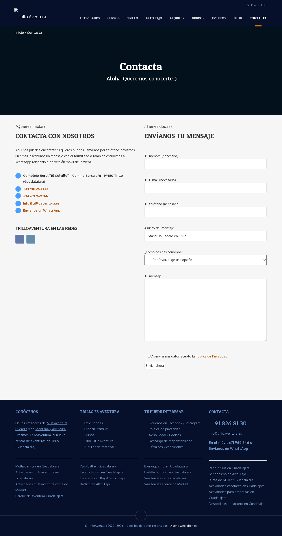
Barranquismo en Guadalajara (166, 466)
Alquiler (177, 18)
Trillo (132, 18)
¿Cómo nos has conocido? (163, 252)
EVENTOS (219, 18)
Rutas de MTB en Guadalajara (231, 480)
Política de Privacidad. (212, 356)
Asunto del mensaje (159, 228)
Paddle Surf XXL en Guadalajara (167, 472)
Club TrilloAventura (98, 441)
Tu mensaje (153, 276)
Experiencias (93, 423)
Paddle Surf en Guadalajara (229, 468)
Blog (238, 18)
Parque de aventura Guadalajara (39, 496)
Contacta (258, 18)
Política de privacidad (164, 429)
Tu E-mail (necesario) (160, 180)
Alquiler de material (99, 447)
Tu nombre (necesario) (161, 156)
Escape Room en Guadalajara (101, 472)
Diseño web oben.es (183, 525)
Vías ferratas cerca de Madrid (166, 484)
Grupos (198, 18)
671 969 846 (239, 442)
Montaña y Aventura (50, 429)
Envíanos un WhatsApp (228, 448)
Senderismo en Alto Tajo (227, 474)
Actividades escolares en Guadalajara (237, 486)
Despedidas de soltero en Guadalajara (237, 504)
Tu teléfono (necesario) (162, 204)
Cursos (113, 18)
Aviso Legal (157, 435)
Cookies (175, 435)
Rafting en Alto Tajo (95, 484)
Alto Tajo (154, 18)
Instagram (193, 423)
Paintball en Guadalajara (98, 466)
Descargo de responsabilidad (170, 441)
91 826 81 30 (231, 423)
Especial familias (96, 429)
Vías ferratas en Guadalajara (165, 478)
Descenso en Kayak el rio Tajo (102, 478)
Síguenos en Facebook (165, 423)
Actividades (89, 18)
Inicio (19, 32)
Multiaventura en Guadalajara (37, 466)
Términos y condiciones (166, 447)
